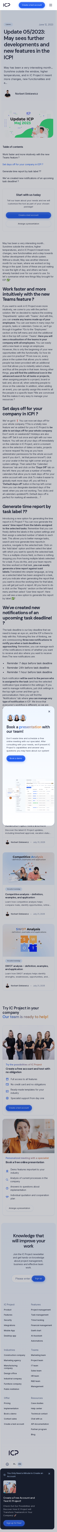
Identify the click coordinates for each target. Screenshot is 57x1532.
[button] (51, 5)
